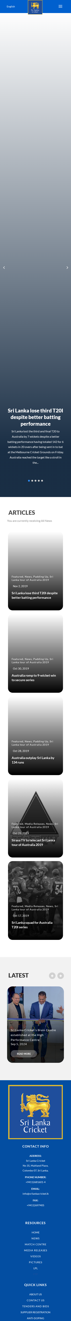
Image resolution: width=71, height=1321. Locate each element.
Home (36, 1232)
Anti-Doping (35, 1318)
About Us (35, 1294)
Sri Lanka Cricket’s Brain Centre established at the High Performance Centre (33, 1034)
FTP (35, 1274)
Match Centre (35, 1244)
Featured (17, 576)
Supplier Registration (35, 1312)
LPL (35, 1268)
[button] (67, 267)
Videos (35, 1256)
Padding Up (40, 576)
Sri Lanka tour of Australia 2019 (32, 578)
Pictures (35, 1262)
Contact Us (35, 1300)
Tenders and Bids (35, 1306)
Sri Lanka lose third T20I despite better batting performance (35, 417)
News (28, 576)
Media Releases (35, 823)
